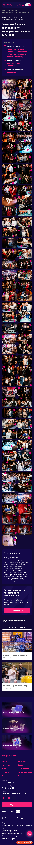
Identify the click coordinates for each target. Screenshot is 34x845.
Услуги (4, 761)
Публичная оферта (8, 839)
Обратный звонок (17, 805)
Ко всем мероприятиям (17, 627)
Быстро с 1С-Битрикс (23, 842)
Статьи (20, 765)
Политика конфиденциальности (13, 836)
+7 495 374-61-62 (8, 782)
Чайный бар (11, 54)
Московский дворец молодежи (14, 64)
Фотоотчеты (6, 765)
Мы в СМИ (22, 761)
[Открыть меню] (23, 5)
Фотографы (19, 56)
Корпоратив (11, 73)
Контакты (5, 772)
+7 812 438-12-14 (8, 788)
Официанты (22, 54)
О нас (4, 769)
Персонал (10, 52)
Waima (14, 823)
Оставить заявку (17, 610)
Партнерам (6, 776)
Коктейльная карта (25, 772)
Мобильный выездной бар (17, 49)
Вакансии (21, 776)
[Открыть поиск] (20, 5)
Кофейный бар (21, 52)
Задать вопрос (23, 769)
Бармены (10, 56)
